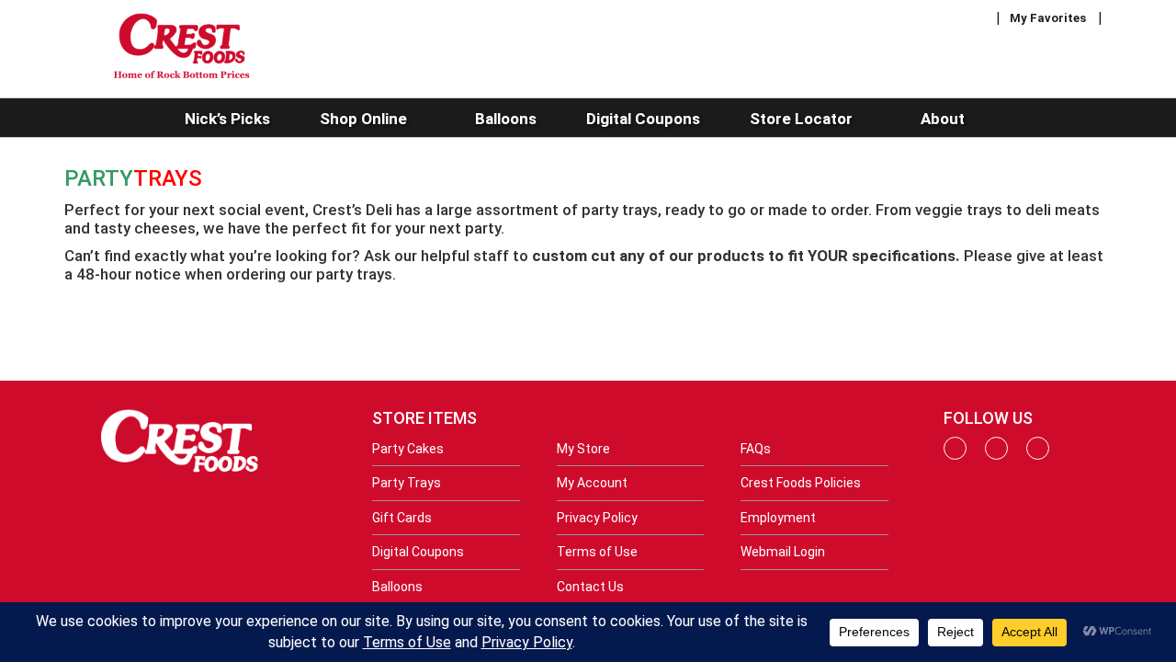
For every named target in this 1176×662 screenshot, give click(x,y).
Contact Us (590, 586)
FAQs (756, 448)
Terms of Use (597, 551)
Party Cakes (408, 448)
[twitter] (1037, 455)
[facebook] (955, 455)
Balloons (397, 586)
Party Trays (406, 482)
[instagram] (996, 455)
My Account (592, 482)
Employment (778, 517)
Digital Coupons (418, 551)
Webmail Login (783, 551)
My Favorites (1048, 18)
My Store (583, 448)
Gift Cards (402, 517)
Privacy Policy (597, 517)
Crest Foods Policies (801, 482)
